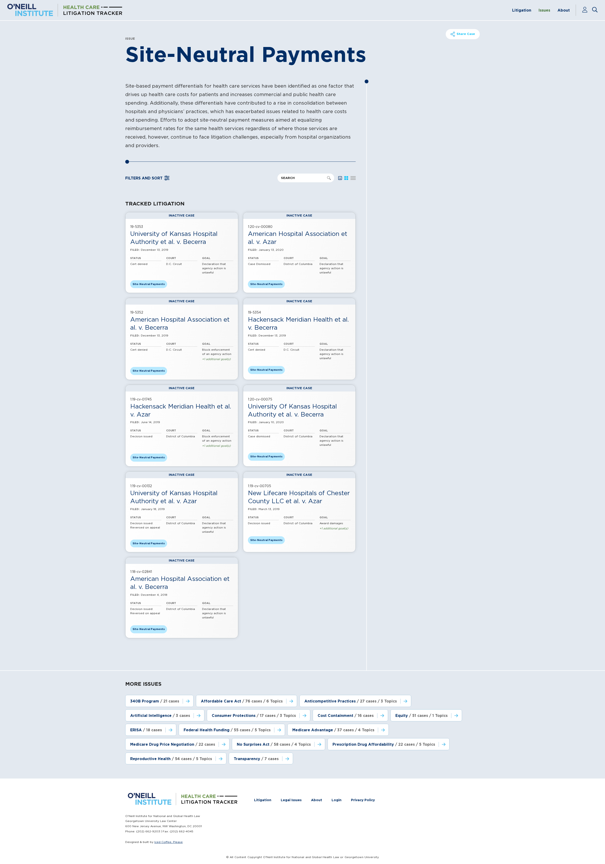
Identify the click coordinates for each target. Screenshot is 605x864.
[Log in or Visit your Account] (587, 10)
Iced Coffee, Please (168, 841)
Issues (544, 10)
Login (336, 800)
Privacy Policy (363, 800)
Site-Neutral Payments (149, 284)
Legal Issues (291, 800)
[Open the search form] (595, 10)
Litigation (521, 10)
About (563, 10)
